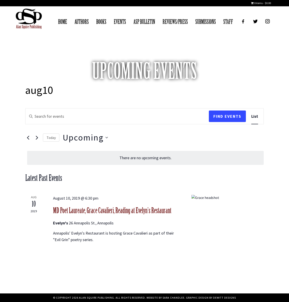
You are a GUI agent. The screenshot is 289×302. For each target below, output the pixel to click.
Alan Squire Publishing (29, 20)
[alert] (145, 158)
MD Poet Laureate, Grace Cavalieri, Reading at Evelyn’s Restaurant (112, 210)
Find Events (227, 116)
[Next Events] (37, 137)
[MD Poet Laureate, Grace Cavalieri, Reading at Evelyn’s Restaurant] (227, 215)
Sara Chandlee (173, 297)
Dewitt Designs (224, 297)
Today (51, 137)
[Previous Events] (28, 137)
